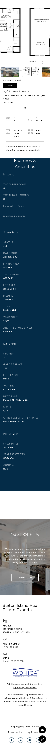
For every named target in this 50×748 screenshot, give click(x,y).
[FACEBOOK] (11, 740)
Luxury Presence (32, 732)
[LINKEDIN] (20, 740)
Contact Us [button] (25, 577)
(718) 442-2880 (10, 647)
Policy (35, 726)
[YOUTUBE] (29, 740)
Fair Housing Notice (17, 684)
